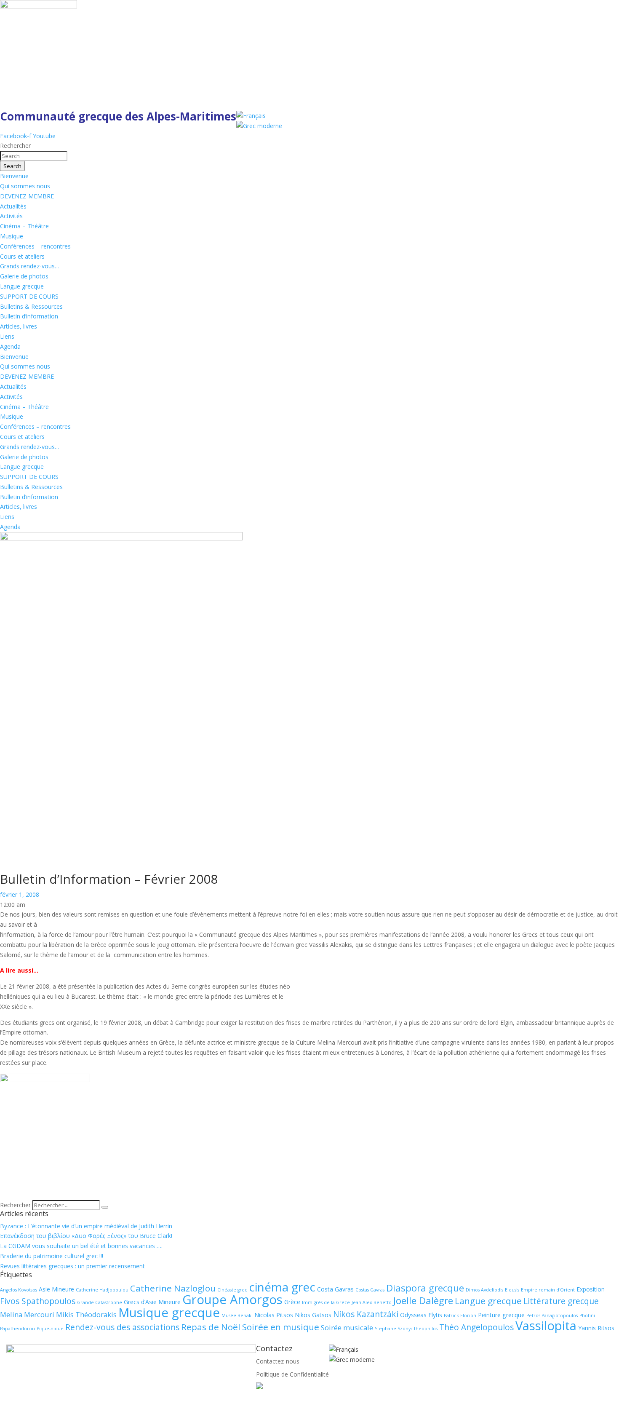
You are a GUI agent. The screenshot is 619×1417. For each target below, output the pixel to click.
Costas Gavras (369, 1290)
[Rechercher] (104, 1207)
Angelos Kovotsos (18, 1290)
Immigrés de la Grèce (326, 1302)
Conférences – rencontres (35, 246)
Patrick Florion (460, 1315)
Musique (11, 236)
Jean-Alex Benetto (372, 1302)
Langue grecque (22, 286)
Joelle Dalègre (423, 1300)
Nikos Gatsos (313, 1315)
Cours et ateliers (22, 256)
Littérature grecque (561, 1301)
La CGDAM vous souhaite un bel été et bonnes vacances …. (81, 1246)
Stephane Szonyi (393, 1328)
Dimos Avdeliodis (484, 1290)
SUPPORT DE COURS (29, 296)
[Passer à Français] (251, 116)
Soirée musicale (347, 1327)
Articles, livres (18, 326)
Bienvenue (14, 176)
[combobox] (33, 156)
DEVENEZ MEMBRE (27, 196)
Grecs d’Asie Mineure (152, 1302)
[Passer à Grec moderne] (259, 126)
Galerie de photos (24, 276)
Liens (7, 336)
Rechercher (16, 1205)
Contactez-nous (277, 1361)
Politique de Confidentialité (292, 1374)
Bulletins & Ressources (31, 306)
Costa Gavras (335, 1289)
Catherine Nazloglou (173, 1288)
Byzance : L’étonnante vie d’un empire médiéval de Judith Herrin (86, 1226)
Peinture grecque (501, 1315)
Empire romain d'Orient (548, 1290)
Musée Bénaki (237, 1315)
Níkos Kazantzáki (365, 1314)
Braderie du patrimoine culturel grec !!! (51, 1256)
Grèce (292, 1302)
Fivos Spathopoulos (37, 1301)
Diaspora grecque (425, 1287)
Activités (11, 216)
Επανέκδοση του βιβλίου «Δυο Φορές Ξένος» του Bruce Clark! (86, 1236)
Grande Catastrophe (99, 1302)
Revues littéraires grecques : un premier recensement (72, 1266)
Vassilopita (545, 1325)
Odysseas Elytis (421, 1315)
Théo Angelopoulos (476, 1327)
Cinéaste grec (232, 1290)
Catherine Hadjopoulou (102, 1290)
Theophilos (426, 1328)
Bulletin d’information (29, 316)
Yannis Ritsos (596, 1328)
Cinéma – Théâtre (24, 226)
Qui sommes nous (25, 186)
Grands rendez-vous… (29, 266)
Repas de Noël (210, 1327)
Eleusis (512, 1290)
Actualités (13, 206)
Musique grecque (169, 1312)
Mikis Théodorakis (86, 1314)
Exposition (590, 1289)
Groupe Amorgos (232, 1299)
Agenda (10, 346)
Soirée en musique (280, 1327)
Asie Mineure (56, 1289)
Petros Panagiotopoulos (552, 1315)
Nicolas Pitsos (273, 1315)
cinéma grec (282, 1287)
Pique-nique (50, 1328)
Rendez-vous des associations (122, 1327)
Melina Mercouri (27, 1314)
